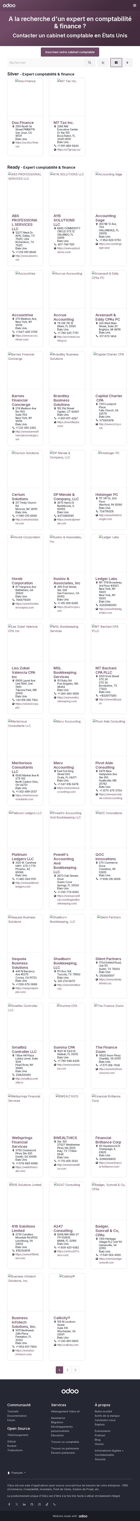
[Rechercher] (90, 62)
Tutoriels (13, 1411)
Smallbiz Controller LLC (24, 1049)
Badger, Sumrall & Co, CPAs (107, 1230)
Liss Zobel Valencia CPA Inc (23, 672)
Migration (57, 1422)
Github (11, 1441)
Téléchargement (17, 1434)
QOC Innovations (106, 856)
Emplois (100, 1424)
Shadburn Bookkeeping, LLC (65, 963)
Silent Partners (108, 959)
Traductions (15, 1450)
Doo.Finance (23, 122)
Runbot (11, 1445)
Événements (102, 1431)
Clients (99, 1444)
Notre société (103, 1411)
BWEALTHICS (65, 1138)
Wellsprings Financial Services (22, 1142)
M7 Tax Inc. (64, 122)
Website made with (65, 1516)
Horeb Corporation (22, 581)
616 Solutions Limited (23, 1228)
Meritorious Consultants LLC (22, 767)
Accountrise (22, 315)
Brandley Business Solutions (62, 400)
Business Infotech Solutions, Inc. (24, 1322)
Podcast (100, 1435)
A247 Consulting (63, 1228)
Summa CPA (64, 1047)
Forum (11, 1420)
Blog (97, 1439)
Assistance (58, 1417)
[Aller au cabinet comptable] (25, 97)
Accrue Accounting (64, 317)
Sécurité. (100, 1459)
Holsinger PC (107, 494)
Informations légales (108, 1450)
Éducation (57, 1435)
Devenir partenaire (63, 1452)
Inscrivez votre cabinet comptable (70, 52)
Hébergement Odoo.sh (65, 1411)
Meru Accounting (64, 765)
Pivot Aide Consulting (105, 765)
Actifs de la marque (107, 1415)
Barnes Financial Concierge (21, 400)
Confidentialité (104, 1454)
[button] (134, 5)
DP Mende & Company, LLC (66, 496)
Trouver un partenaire (65, 1448)
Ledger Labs (106, 579)
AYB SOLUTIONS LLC (64, 220)
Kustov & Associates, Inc (67, 581)
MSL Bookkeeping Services (65, 672)
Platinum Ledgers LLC (23, 856)
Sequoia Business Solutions (20, 963)
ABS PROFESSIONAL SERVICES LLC (24, 222)
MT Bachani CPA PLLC (106, 670)
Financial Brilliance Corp (108, 1140)
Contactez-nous (105, 1420)
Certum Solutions (20, 496)
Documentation (17, 1415)
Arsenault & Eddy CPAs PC (108, 317)
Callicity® (62, 1318)
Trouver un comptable (65, 1441)
